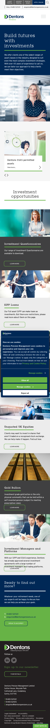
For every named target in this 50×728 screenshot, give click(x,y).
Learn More (14, 264)
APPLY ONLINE (38, 2)
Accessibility (22, 714)
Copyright (7, 721)
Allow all (25, 380)
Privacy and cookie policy (25, 718)
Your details (15, 674)
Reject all (25, 393)
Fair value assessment (12, 716)
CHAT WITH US (41, 726)
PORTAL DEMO (27, 2)
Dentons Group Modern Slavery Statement (19, 723)
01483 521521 (11, 614)
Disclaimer (39, 718)
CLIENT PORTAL (9, 2)
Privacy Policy (9, 718)
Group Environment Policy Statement (26, 721)
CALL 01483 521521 (13, 7)
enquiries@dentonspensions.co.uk (36, 7)
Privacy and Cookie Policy (34, 363)
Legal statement (10, 714)
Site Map (40, 723)
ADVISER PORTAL (19, 2)
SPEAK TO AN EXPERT (16, 623)
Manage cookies (35, 373)
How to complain (28, 716)
